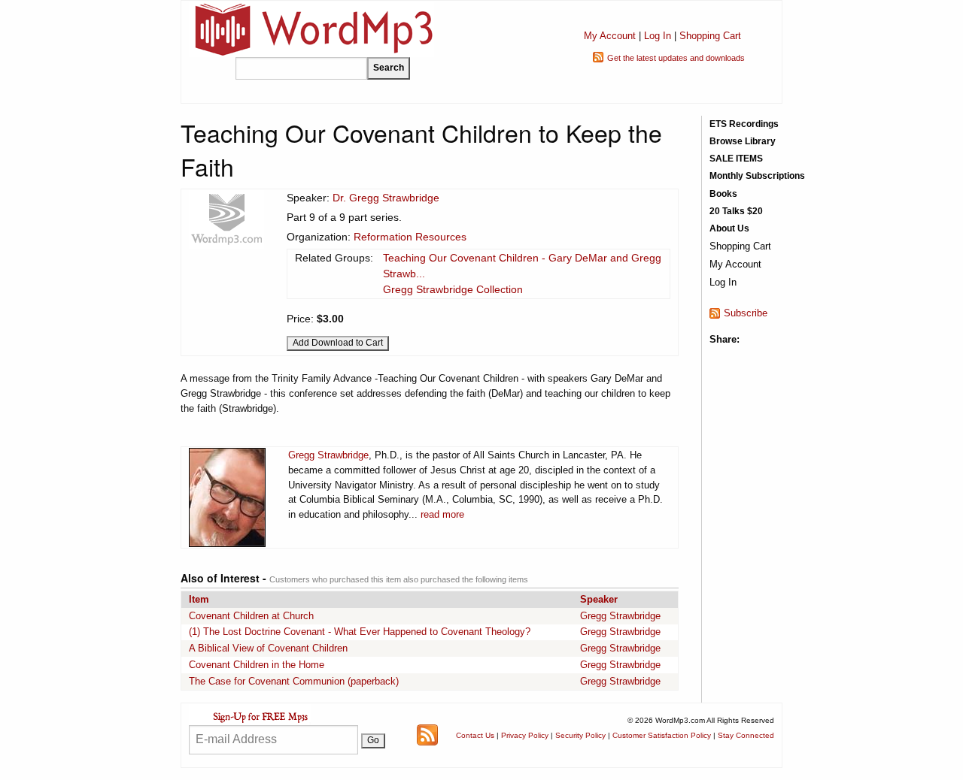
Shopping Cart (710, 35)
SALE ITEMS (736, 158)
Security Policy (580, 735)
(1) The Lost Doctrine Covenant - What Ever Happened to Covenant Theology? (359, 631)
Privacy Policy (524, 735)
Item (199, 599)
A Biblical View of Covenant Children (268, 648)
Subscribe (745, 313)
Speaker (599, 599)
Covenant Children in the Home (256, 664)
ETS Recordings (744, 124)
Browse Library (742, 141)
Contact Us (475, 735)
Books (723, 194)
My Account (610, 35)
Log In (657, 35)
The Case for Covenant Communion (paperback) (294, 681)
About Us (729, 228)
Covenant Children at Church (251, 615)
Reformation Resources (410, 237)
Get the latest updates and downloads (676, 57)
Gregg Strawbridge (328, 455)
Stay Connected (746, 735)
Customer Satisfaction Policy (661, 735)
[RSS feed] (427, 734)
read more (442, 514)
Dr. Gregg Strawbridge (386, 198)
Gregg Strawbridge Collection (453, 289)
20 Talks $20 (736, 211)
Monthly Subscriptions (757, 176)
